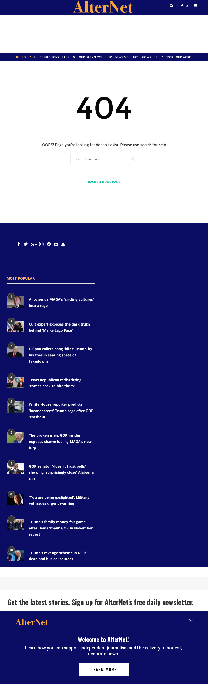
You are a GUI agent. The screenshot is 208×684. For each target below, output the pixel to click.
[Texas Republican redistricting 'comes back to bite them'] (15, 382)
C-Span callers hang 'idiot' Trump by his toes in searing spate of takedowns (60, 355)
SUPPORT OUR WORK (176, 57)
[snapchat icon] (63, 244)
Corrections (49, 57)
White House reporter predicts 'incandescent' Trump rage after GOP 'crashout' (61, 410)
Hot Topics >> (25, 57)
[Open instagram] (41, 244)
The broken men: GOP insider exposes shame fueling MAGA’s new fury (60, 441)
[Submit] (133, 158)
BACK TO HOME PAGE (104, 182)
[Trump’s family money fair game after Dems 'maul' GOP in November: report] (15, 524)
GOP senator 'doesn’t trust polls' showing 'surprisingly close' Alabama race (61, 472)
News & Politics (126, 57)
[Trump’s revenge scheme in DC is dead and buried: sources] (15, 555)
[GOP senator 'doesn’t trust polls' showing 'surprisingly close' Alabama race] (15, 468)
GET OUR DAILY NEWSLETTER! (92, 57)
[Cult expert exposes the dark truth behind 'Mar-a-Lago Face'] (15, 326)
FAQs (65, 57)
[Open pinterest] (49, 244)
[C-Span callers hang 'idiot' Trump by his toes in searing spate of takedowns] (15, 351)
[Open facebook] (18, 244)
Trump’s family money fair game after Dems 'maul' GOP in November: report (61, 528)
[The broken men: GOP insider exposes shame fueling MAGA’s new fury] (15, 437)
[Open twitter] (26, 244)
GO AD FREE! (150, 57)
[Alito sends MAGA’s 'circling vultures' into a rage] (15, 301)
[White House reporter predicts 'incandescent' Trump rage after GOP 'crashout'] (15, 407)
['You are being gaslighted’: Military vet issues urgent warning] (15, 499)
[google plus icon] (33, 244)
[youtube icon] (56, 244)
